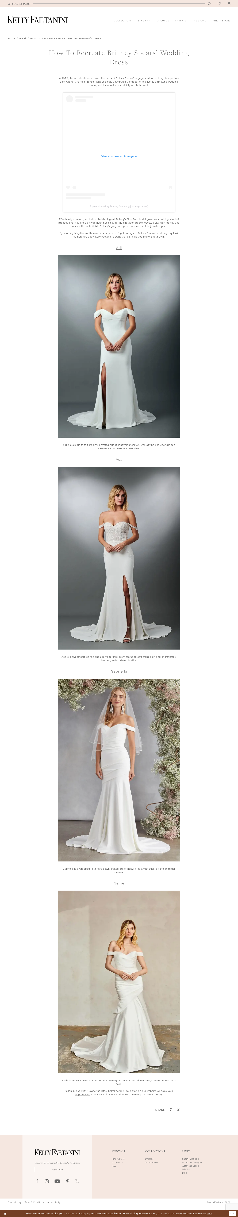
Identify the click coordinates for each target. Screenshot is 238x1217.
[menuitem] (18, 3)
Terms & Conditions (34, 1202)
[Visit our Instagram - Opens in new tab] (47, 1181)
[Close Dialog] (5, 1214)
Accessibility (53, 1202)
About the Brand (190, 1165)
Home (11, 38)
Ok (232, 1213)
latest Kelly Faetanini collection (119, 1091)
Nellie (119, 883)
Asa (119, 459)
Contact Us (118, 1162)
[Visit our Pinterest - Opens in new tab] (68, 1181)
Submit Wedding (190, 1158)
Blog (22, 38)
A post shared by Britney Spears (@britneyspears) (119, 206)
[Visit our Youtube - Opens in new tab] (57, 1181)
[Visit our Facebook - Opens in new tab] (37, 1181)
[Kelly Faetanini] (37, 19)
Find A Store (118, 1158)
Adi (119, 247)
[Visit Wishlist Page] (219, 3)
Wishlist (186, 1169)
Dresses (149, 1158)
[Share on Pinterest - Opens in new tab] (171, 1110)
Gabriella (119, 671)
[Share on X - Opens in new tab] (178, 1110)
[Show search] (209, 3)
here (209, 1213)
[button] (229, 3)
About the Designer (192, 1162)
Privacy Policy (14, 1202)
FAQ (114, 1165)
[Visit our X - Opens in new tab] (77, 1181)
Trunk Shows (151, 1162)
